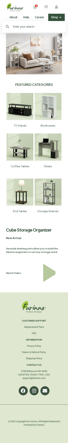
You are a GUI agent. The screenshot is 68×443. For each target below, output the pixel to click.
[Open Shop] (60, 17)
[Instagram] (34, 390)
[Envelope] (45, 390)
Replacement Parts (34, 327)
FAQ (34, 333)
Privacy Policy (34, 346)
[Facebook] (23, 390)
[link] (20, 106)
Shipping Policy (34, 358)
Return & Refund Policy (34, 352)
